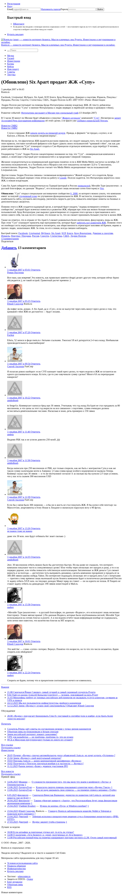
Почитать (6, 724)
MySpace (45, 233)
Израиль (5, 236)
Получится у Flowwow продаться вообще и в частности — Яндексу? (48, 763)
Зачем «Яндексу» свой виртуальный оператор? (37, 758)
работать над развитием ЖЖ (91, 222)
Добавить (9, 248)
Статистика (56, 236)
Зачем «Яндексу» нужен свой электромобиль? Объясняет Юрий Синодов (50, 705)
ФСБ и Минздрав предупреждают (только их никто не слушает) (40, 739)
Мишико (23, 782)
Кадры (10, 63)
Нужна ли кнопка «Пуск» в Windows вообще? (63, 806)
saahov (10, 607)
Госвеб (10, 58)
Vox (102, 188)
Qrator (30, 879)
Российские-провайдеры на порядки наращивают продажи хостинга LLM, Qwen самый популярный (62, 837)
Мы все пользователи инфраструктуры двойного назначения (44, 703)
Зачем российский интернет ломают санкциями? (32, 734)
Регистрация (13, 3)
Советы (11, 72)
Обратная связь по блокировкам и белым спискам (32, 731)
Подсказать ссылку (11, 747)
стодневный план (28, 196)
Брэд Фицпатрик (82, 233)
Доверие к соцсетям (103, 233)
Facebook (23, 233)
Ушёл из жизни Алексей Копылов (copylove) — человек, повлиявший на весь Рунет (52, 695)
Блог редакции (14, 882)
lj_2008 (74, 193)
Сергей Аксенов (15, 366)
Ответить (35, 270)
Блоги (70, 233)
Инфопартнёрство (16, 868)
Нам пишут (13, 69)
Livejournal (34, 233)
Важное (5, 687)
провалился (84, 185)
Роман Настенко (15, 272)
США (66, 236)
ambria (10, 434)
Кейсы (10, 66)
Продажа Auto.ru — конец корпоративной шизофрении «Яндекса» (47, 761)
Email (10, 9)
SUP (64, 233)
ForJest (10, 335)
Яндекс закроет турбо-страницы (48, 822)
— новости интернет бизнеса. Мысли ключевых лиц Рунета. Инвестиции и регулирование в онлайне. (58, 45)
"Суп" (96, 118)
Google (62, 178)
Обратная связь (15, 884)
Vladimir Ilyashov (27, 806)
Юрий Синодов (15, 304)
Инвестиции (13, 61)
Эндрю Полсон (78, 236)
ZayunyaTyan (25, 787)
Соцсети (44, 236)
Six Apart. (35, 149)
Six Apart (55, 233)
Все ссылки (7, 745)
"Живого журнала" (71, 118)
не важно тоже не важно (19, 531)
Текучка (11, 74)
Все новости (7, 771)
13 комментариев (10, 238)
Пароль (54, 9)
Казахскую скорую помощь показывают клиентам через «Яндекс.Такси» (73, 787)
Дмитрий (23, 816)
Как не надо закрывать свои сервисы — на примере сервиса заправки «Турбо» (76, 790)
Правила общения (16, 866)
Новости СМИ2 (9, 125)
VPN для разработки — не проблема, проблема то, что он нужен (40, 737)
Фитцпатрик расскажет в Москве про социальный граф (49, 113)
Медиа (10, 55)
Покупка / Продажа (21, 236)
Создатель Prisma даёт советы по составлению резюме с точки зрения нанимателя (49, 729)
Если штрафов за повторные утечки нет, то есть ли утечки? (40, 832)
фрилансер (22, 795)
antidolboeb (12, 400)
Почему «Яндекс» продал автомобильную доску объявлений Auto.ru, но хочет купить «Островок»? (64, 755)
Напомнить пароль (50, 9)
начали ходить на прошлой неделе (47, 133)
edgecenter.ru (24, 876)
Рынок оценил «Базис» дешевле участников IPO (43, 766)
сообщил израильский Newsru (92, 120)
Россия (35, 236)
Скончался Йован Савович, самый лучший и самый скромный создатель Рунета (51, 692)
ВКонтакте (18, 24)
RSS (9, 887)
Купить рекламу (15, 34)
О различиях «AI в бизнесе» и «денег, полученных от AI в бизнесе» (45, 835)
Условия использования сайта (22, 863)
